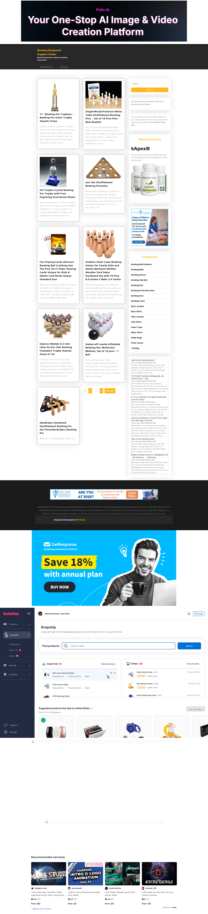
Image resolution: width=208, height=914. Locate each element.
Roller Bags (136, 337)
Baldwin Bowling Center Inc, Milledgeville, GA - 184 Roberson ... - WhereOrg (149, 456)
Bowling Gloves (138, 275)
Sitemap (64, 67)
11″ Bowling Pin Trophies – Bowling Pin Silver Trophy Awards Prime (57, 117)
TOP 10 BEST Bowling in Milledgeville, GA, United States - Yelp (147, 377)
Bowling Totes (138, 301)
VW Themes (80, 520)
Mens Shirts (136, 332)
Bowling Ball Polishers (141, 264)
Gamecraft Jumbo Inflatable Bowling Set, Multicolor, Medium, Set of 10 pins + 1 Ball (102, 349)
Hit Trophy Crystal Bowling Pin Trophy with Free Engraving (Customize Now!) (57, 193)
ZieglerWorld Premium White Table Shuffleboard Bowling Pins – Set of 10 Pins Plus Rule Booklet (103, 116)
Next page (110, 391)
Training (135, 348)
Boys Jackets (137, 306)
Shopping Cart (47, 67)
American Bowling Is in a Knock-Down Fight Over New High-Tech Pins (149, 419)
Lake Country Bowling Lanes (142, 360)
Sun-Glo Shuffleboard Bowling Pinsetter (99, 184)
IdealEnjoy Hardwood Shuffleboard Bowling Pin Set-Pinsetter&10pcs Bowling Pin (58, 427)
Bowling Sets (137, 296)
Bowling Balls (137, 269)
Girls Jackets (137, 317)
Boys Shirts (136, 311)
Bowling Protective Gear (142, 290)
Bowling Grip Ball (139, 280)
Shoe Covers (137, 343)
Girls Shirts (136, 322)
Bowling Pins (137, 285)
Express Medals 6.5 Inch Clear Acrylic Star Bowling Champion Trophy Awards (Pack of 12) (56, 348)
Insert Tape (136, 327)
